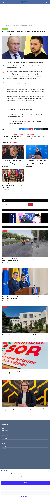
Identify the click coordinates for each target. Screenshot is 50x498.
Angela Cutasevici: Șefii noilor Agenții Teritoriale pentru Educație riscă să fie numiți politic (24, 410)
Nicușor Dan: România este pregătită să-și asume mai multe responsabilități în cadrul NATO (36, 162)
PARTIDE (4, 446)
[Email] (3, 82)
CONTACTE (4, 448)
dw (15, 85)
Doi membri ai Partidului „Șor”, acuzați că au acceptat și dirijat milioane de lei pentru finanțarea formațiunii (24, 372)
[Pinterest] (3, 72)
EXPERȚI (4, 433)
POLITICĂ (4, 343)
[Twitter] (3, 69)
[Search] (46, 2)
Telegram (29, 121)
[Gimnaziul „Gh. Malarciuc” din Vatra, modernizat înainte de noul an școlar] (25, 319)
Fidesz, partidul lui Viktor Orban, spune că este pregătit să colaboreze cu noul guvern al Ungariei (13, 162)
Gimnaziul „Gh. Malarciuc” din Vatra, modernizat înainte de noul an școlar (23, 335)
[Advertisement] (25, 15)
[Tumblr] (3, 79)
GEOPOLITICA (5, 435)
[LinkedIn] (3, 75)
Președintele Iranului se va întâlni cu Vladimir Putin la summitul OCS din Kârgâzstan (12, 185)
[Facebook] (3, 65)
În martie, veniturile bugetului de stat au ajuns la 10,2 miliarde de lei (13, 137)
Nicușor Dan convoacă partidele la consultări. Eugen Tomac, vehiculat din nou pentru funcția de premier (24, 298)
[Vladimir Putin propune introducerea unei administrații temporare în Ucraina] (25, 47)
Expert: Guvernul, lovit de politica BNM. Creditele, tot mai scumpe (36, 137)
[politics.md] (25, 2)
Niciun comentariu (15, 34)
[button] (48, 470)
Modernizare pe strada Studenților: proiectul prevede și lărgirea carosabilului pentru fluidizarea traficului (24, 260)
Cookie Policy (21, 496)
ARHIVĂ (4, 443)
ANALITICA (4, 428)
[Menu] (4, 2)
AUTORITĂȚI (5, 430)
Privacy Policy (27, 496)
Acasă (3, 25)
